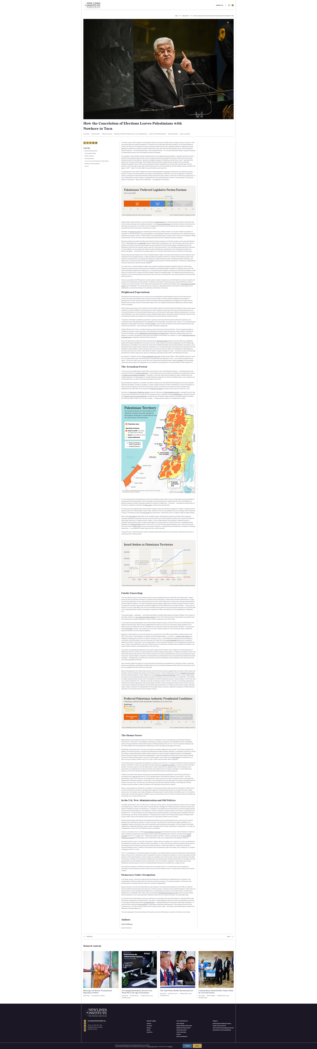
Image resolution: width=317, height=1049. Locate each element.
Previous (89, 936)
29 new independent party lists (151, 356)
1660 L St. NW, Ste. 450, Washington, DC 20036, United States (95, 1027)
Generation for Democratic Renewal (165, 675)
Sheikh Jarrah (137, 526)
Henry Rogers (211, 995)
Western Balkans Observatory (184, 1025)
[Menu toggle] (233, 5)
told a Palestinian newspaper (152, 832)
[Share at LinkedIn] (84, 143)
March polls (148, 505)
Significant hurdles (162, 341)
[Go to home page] (95, 1013)
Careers (149, 1028)
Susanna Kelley (173, 993)
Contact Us (219, 5)
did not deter (128, 628)
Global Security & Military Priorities (222, 1023)
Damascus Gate (135, 524)
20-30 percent (176, 757)
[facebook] (85, 1021)
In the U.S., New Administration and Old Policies (96, 161)
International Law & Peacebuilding (136, 134)
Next (228, 936)
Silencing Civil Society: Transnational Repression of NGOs (97, 992)
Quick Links (151, 1021)
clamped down (177, 394)
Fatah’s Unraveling (89, 156)
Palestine (187, 134)
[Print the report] (96, 143)
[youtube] (85, 1028)
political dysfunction (142, 373)
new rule (134, 776)
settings (170, 1046)
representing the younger (187, 673)
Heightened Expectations (91, 150)
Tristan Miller (134, 995)
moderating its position (168, 765)
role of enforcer (142, 904)
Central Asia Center (181, 1030)
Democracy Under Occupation (92, 163)
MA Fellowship (180, 1023)
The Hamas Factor (89, 158)
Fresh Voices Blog (181, 1032)
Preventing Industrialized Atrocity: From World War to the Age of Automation (137, 992)
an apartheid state (149, 902)
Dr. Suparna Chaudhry (98, 995)
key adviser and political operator (145, 617)
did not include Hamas (163, 224)
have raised (132, 516)
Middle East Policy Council (183, 1028)
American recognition (156, 388)
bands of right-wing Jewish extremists (135, 396)
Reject (197, 1046)
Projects (178, 1034)
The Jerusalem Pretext (90, 153)
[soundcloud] (85, 1030)
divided (151, 261)
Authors (87, 166)
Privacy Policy (151, 1046)
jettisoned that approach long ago (168, 893)
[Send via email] (93, 143)
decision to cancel (135, 231)
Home (176, 15)
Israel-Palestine (173, 134)
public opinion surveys (182, 636)
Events (148, 1030)
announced (146, 513)
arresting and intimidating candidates (134, 375)
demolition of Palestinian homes (139, 392)
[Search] (229, 5)
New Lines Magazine (181, 1036)
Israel (182, 134)
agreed (153, 324)
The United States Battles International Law (176, 991)
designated (142, 243)
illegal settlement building (171, 392)
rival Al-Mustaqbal (171, 640)
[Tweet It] (87, 143)
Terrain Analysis (107, 134)
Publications (185, 15)
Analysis (149, 1023)
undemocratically (160, 222)
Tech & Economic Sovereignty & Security (223, 1028)
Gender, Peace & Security (219, 1025)
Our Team (149, 1025)
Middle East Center (119, 134)
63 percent (180, 360)
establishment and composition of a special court (153, 333)
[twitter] (85, 1026)
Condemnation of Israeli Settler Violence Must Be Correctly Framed (216, 992)
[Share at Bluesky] (90, 143)
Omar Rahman (95, 134)
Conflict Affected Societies (157, 134)
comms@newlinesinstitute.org (97, 1021)
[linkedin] (85, 1023)
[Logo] (91, 5)
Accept (187, 1046)
